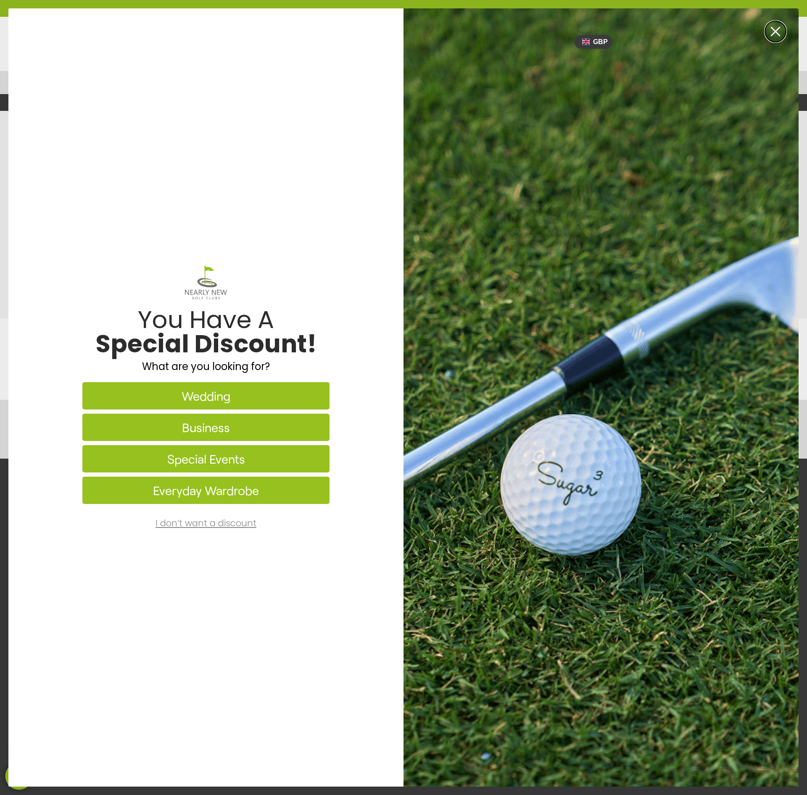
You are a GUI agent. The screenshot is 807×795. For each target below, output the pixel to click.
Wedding (206, 395)
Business (206, 427)
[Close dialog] (775, 31)
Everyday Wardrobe (206, 490)
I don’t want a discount (206, 523)
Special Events (206, 458)
